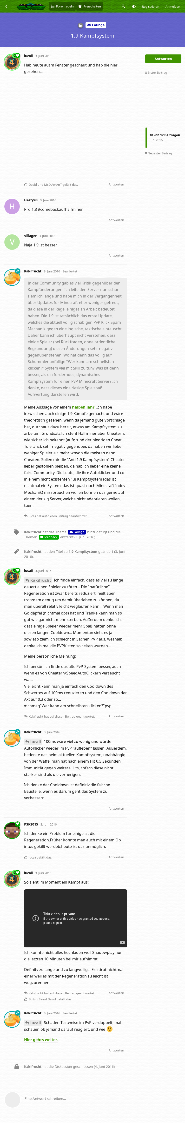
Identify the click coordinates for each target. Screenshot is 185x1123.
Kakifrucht (40, 580)
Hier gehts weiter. (41, 1039)
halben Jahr (83, 407)
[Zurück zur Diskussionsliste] (6, 6)
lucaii (35, 741)
